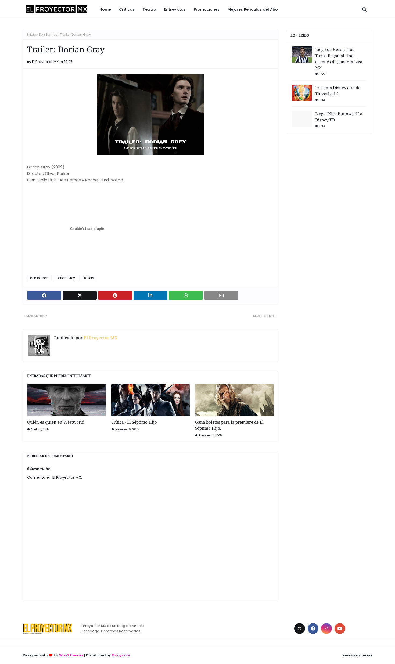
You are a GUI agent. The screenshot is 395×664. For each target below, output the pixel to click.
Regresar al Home (357, 655)
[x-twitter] (299, 628)
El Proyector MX (45, 61)
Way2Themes (71, 655)
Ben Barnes (48, 34)
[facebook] (313, 628)
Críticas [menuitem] (127, 9)
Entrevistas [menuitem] (175, 9)
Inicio (31, 34)
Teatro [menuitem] (149, 9)
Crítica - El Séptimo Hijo (134, 422)
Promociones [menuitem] (207, 9)
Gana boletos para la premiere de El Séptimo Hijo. (229, 425)
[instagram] (326, 628)
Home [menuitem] (105, 9)
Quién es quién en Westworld (55, 422)
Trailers (88, 278)
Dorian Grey (65, 278)
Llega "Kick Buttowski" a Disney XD (338, 116)
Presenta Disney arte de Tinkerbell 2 (337, 90)
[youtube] (340, 628)
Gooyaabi (121, 655)
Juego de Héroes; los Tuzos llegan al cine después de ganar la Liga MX (338, 58)
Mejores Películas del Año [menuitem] (253, 9)
